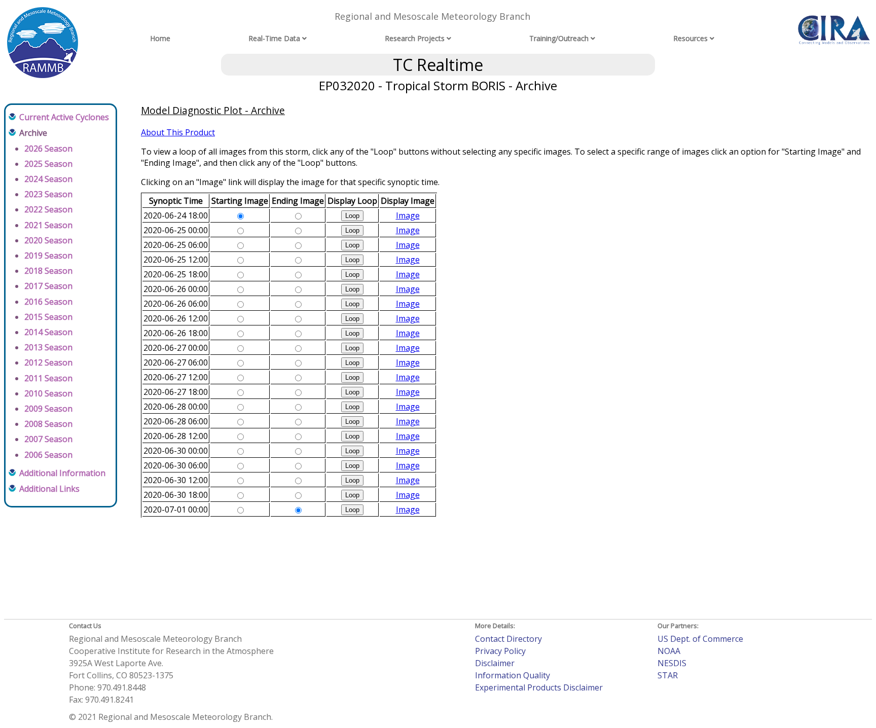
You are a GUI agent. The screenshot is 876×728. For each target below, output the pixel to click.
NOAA (669, 651)
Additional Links (49, 488)
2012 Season (48, 362)
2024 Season (48, 179)
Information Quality (512, 675)
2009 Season (48, 408)
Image (408, 215)
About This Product (178, 132)
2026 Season (48, 148)
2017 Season (48, 286)
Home (160, 38)
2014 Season (48, 332)
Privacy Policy (500, 651)
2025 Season (48, 163)
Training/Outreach (559, 38)
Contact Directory (508, 638)
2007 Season (48, 439)
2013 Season (48, 347)
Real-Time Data (274, 38)
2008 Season (48, 423)
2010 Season (48, 393)
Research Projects (415, 38)
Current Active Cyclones (64, 117)
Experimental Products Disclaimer (539, 687)
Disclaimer (495, 663)
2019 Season (48, 255)
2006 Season (48, 454)
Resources (690, 38)
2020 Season (48, 240)
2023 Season (48, 194)
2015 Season (48, 316)
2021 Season (48, 225)
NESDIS (672, 663)
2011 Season (48, 378)
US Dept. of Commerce (700, 638)
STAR (668, 675)
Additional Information (62, 473)
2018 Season (48, 270)
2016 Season (48, 301)
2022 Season (48, 209)
